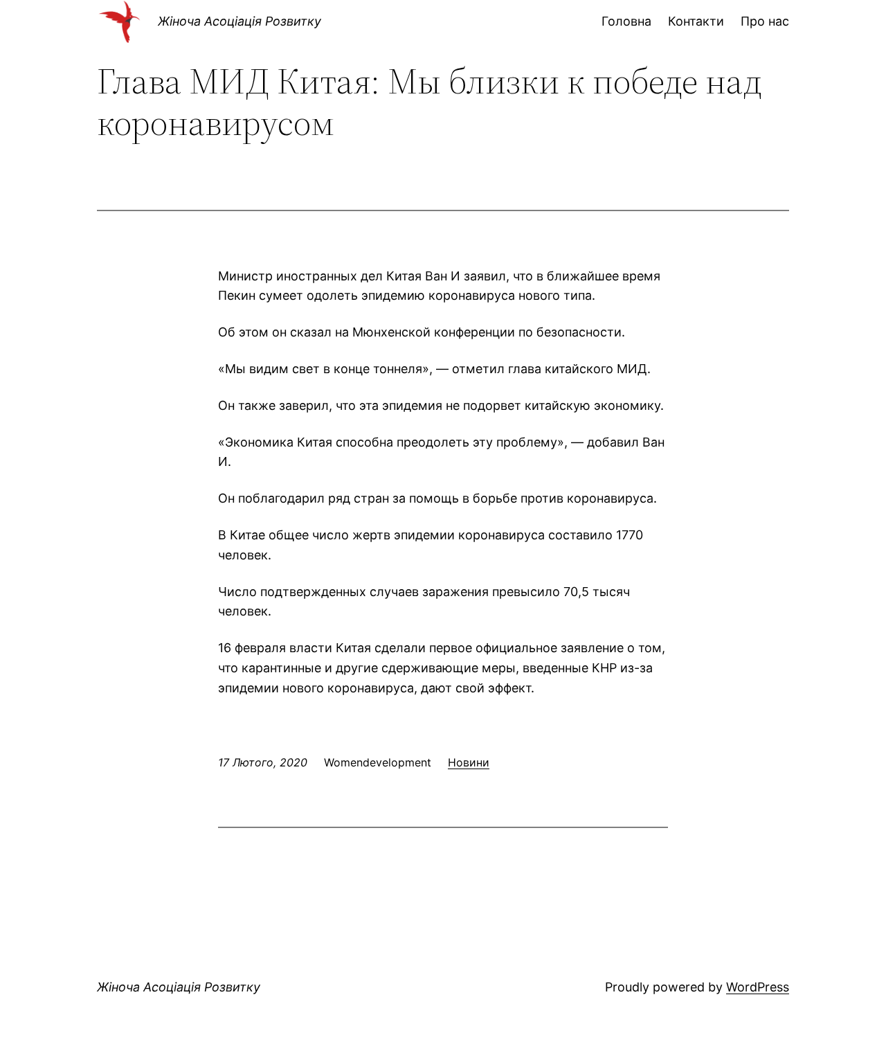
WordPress (757, 987)
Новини (468, 762)
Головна (626, 21)
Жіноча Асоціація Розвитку (239, 21)
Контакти (696, 21)
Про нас (765, 21)
